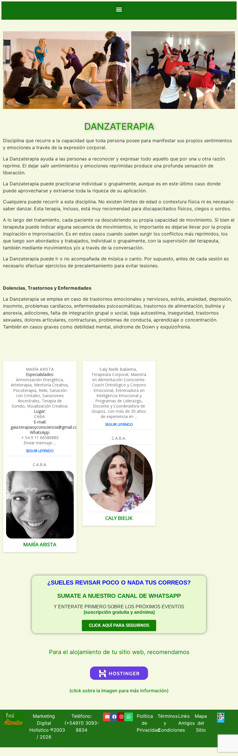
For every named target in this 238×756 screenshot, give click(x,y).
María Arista (39, 544)
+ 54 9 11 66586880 (40, 437)
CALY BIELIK (118, 518)
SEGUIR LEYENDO (40, 451)
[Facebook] (114, 717)
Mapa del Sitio (201, 723)
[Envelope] (107, 717)
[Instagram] (121, 717)
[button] (119, 9)
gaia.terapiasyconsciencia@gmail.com (39, 427)
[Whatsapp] (128, 717)
